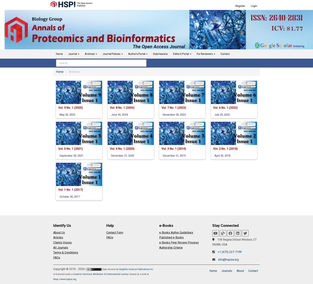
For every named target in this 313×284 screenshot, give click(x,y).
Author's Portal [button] (137, 53)
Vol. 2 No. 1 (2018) (225, 148)
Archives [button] (90, 53)
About (240, 271)
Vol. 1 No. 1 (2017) (70, 189)
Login (254, 6)
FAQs (56, 257)
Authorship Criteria (171, 247)
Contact (225, 53)
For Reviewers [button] (205, 53)
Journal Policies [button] (112, 53)
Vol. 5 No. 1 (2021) (70, 148)
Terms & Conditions (65, 252)
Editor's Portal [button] (181, 53)
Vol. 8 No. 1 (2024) (122, 107)
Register (240, 6)
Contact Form (114, 232)
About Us (59, 232)
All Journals (60, 247)
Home (59, 53)
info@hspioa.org (228, 259)
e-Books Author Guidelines (176, 232)
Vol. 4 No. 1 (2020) (122, 148)
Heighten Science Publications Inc (136, 269)
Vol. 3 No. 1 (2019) (174, 148)
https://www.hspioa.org (64, 279)
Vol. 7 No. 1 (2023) (174, 107)
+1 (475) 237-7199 (230, 252)
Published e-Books (171, 237)
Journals (226, 271)
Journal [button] (73, 53)
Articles (58, 237)
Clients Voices (62, 242)
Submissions (160, 53)
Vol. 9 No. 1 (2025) (70, 107)
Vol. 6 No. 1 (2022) (225, 107)
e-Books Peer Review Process (179, 242)
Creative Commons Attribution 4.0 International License (101, 274)
